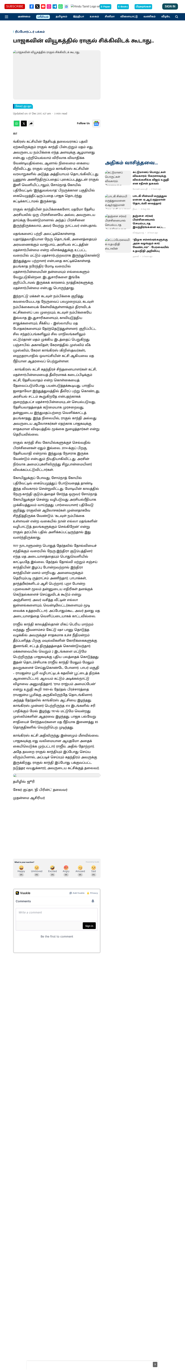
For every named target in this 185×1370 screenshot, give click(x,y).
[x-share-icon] (24, 125)
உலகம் (94, 16)
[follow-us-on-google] (96, 123)
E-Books (123, 6)
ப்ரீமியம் (43, 17)
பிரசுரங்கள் (143, 6)
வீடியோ (166, 16)
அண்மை (24, 16)
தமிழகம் (61, 16)
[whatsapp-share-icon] (17, 125)
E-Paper (105, 6)
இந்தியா (78, 16)
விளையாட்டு (129, 16)
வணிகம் (149, 16)
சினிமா (110, 16)
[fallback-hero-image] (118, 178)
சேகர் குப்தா (23, 106)
